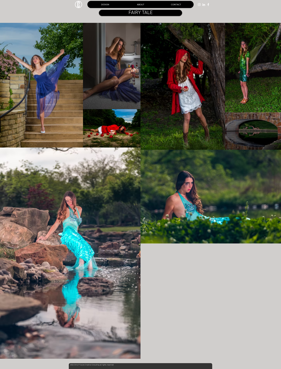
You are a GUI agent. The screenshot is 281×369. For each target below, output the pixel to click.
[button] (176, 4)
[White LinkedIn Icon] (204, 4)
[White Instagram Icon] (199, 4)
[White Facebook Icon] (208, 4)
